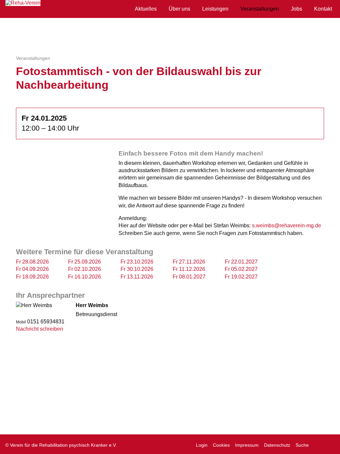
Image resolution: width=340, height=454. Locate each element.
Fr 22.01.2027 (241, 262)
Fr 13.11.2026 (137, 277)
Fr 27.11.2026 (189, 262)
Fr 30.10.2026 (137, 269)
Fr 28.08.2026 (32, 262)
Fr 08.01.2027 (189, 277)
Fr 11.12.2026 (189, 269)
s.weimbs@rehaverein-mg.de (286, 225)
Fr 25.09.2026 (84, 262)
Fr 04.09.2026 (32, 269)
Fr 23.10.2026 (137, 262)
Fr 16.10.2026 (84, 277)
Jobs (296, 9)
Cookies (221, 445)
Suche (302, 445)
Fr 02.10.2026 (84, 269)
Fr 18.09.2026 (32, 277)
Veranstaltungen (259, 9)
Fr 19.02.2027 (241, 277)
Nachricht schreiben (39, 329)
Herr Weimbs (92, 305)
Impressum (247, 445)
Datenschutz (277, 445)
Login (202, 445)
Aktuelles (146, 9)
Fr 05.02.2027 (241, 269)
